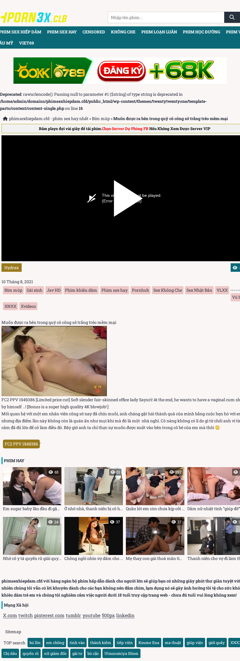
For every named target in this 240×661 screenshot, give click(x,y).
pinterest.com (49, 615)
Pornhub (140, 290)
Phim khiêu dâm (81, 290)
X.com (10, 615)
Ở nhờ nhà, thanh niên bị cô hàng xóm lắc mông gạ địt (93, 490)
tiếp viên (125, 642)
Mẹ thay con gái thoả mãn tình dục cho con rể (155, 540)
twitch (25, 615)
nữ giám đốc (55, 653)
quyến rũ (31, 653)
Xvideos (28, 306)
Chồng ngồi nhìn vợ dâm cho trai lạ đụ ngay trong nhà (93, 540)
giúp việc (195, 642)
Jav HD (54, 290)
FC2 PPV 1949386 (21, 444)
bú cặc (93, 653)
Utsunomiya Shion (121, 653)
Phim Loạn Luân (159, 32)
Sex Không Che (167, 290)
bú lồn (35, 642)
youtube (91, 615)
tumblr (73, 615)
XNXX (10, 306)
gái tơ (77, 653)
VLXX (222, 290)
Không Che (123, 32)
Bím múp (101, 118)
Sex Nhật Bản (199, 290)
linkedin (125, 615)
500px (108, 615)
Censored (94, 32)
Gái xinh (34, 290)
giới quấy (217, 642)
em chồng (55, 642)
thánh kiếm (100, 642)
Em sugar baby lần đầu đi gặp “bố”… (32, 490)
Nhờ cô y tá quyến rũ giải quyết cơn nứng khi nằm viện (32, 540)
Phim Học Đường (201, 32)
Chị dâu (10, 653)
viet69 (26, 43)
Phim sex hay (62, 32)
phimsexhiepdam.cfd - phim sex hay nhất (48, 118)
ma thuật (173, 642)
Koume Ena (148, 642)
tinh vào (77, 642)
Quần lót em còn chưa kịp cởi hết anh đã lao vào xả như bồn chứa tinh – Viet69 (155, 490)
